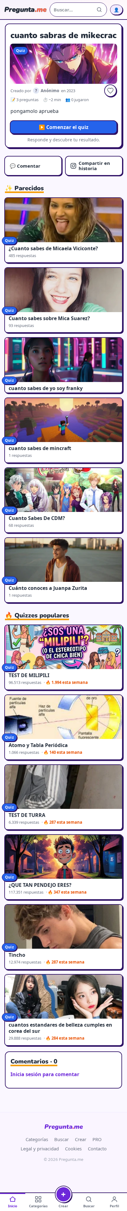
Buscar (61, 1139)
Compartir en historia (94, 165)
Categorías (37, 1139)
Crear (80, 1139)
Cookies (73, 1148)
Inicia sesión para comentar (44, 1074)
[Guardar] (110, 90)
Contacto (97, 1148)
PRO (97, 1139)
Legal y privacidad (40, 1148)
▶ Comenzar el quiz (63, 127)
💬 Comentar (25, 166)
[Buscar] (99, 9)
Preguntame (63, 1127)
